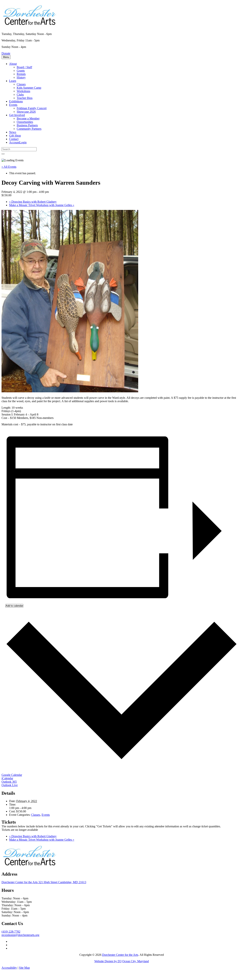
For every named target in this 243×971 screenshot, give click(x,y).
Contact (13, 139)
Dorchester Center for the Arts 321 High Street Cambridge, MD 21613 (44, 882)
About (13, 63)
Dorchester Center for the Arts (120, 954)
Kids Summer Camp (29, 87)
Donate (6, 53)
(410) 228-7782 (11, 931)
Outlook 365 (9, 781)
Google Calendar (12, 774)
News (12, 132)
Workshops (23, 91)
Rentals (21, 74)
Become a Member (28, 118)
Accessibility (9, 967)
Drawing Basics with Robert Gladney (33, 201)
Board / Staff (24, 67)
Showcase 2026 (26, 111)
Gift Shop (15, 135)
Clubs (20, 94)
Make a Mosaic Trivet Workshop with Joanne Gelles (41, 205)
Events (13, 104)
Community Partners (29, 128)
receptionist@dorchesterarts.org (20, 935)
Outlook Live (10, 785)
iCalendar (7, 778)
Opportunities (25, 121)
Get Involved (17, 115)
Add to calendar (14, 605)
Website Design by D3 (108, 961)
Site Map (24, 967)
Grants (21, 70)
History (21, 77)
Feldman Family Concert (32, 108)
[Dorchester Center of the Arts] (30, 24)
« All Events (9, 166)
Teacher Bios (24, 98)
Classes (21, 84)
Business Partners (27, 125)
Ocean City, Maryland (135, 961)
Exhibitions (16, 101)
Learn (12, 80)
